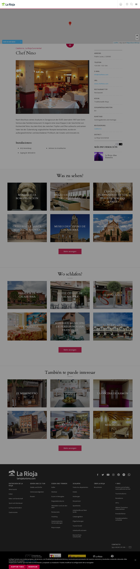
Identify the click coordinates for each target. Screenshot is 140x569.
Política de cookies (31, 561)
